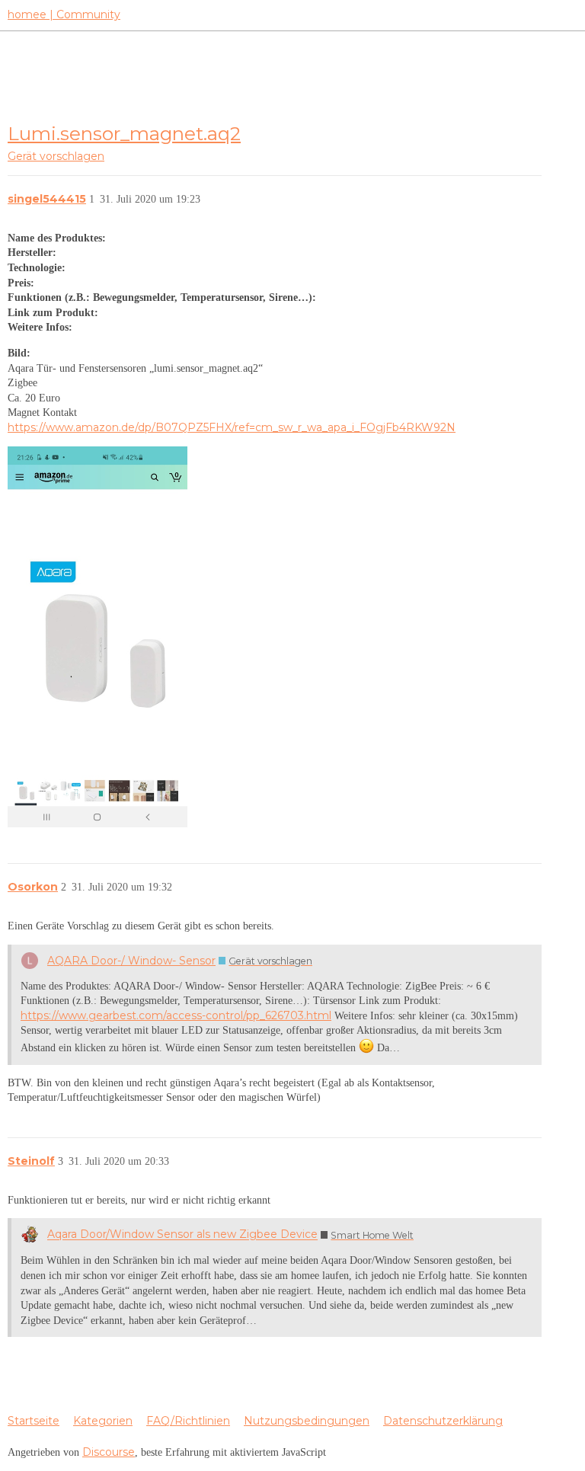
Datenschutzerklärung (443, 1421)
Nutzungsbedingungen (306, 1421)
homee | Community (64, 14)
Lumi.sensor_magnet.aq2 (124, 133)
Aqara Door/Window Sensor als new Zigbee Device (182, 1235)
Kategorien (103, 1421)
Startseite (33, 1421)
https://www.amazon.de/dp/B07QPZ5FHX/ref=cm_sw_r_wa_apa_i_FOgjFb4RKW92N (232, 427)
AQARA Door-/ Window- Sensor (131, 960)
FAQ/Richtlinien (188, 1421)
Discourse (108, 1452)
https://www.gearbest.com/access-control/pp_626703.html (176, 1015)
